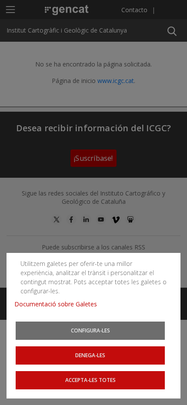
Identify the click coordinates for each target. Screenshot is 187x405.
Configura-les (90, 330)
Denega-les (90, 355)
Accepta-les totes (90, 379)
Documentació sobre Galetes (59, 304)
